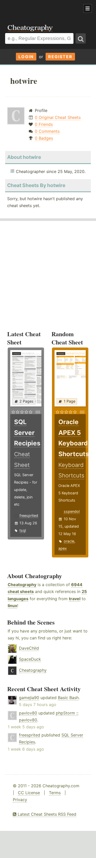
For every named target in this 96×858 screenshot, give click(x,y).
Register (60, 56)
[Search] (81, 38)
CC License (29, 792)
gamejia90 (29, 697)
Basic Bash (68, 697)
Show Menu (87, 8)
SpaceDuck (30, 659)
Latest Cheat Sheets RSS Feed (46, 814)
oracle (69, 541)
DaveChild (29, 648)
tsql (22, 530)
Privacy (20, 799)
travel (74, 598)
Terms (55, 792)
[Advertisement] (41, 8)
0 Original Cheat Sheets (58, 117)
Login (26, 56)
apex (62, 548)
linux (12, 605)
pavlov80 (28, 713)
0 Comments (47, 131)
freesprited (28, 515)
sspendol (72, 511)
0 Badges (44, 138)
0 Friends (44, 124)
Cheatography (22, 584)
